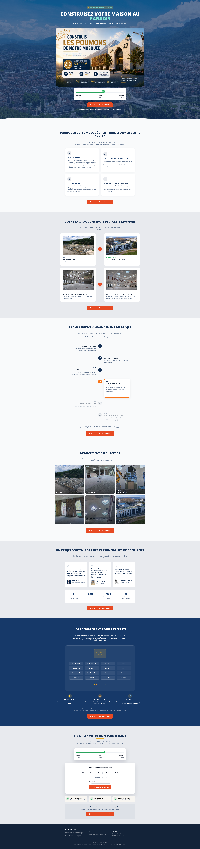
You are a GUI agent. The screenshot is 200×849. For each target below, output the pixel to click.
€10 (83, 773)
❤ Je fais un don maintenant (100, 787)
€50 (99, 773)
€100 (107, 773)
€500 (116, 773)
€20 (91, 773)
